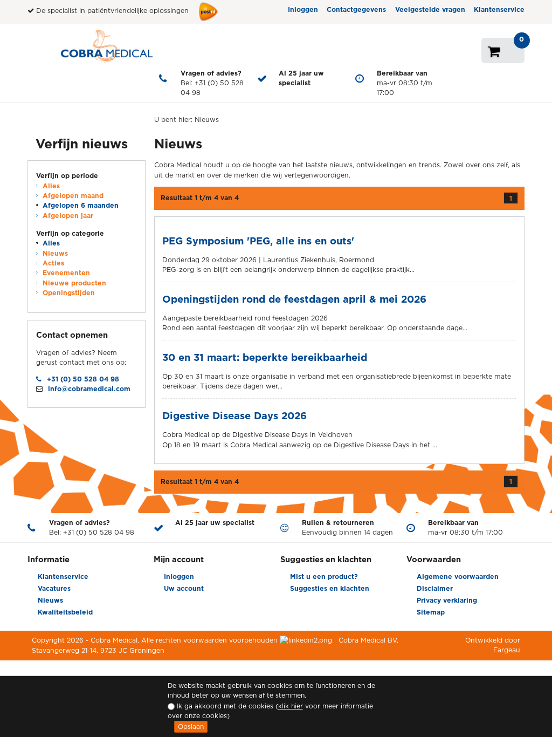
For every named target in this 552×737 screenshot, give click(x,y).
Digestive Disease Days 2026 (234, 415)
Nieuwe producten (74, 282)
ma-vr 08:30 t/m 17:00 (404, 83)
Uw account (184, 588)
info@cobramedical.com (89, 388)
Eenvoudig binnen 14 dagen (347, 527)
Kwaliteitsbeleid (65, 612)
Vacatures (54, 588)
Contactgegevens (356, 9)
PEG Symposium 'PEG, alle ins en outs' (258, 240)
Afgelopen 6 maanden (81, 205)
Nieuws (55, 253)
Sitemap (431, 612)
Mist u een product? (324, 576)
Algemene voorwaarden (458, 576)
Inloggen (303, 9)
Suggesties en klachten (329, 588)
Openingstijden (69, 292)
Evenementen (66, 272)
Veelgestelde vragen (430, 9)
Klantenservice (499, 9)
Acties (53, 263)
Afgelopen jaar (68, 215)
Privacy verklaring (447, 600)
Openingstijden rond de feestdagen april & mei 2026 (294, 299)
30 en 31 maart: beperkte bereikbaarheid (264, 357)
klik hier (290, 705)
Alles (51, 185)
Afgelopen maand (73, 195)
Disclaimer (435, 588)
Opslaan (191, 726)
